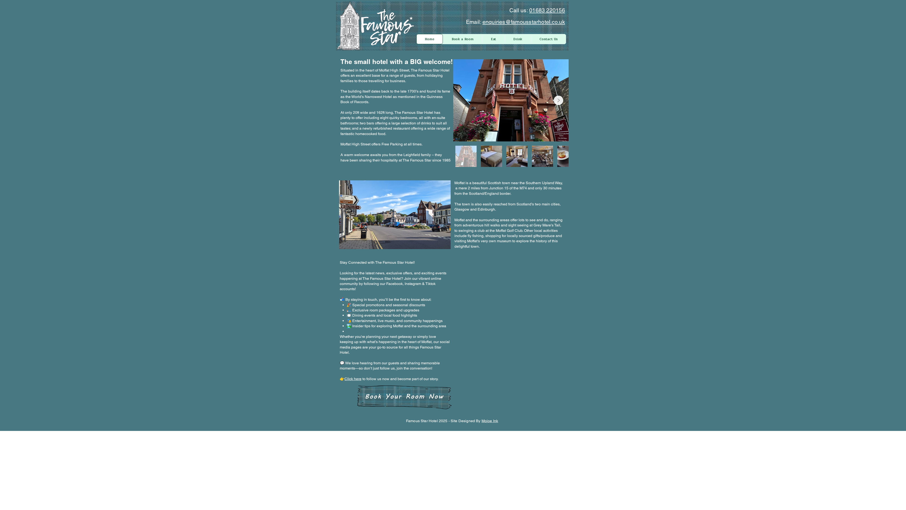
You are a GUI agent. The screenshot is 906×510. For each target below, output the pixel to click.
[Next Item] (558, 100)
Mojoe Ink (490, 421)
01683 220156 (547, 10)
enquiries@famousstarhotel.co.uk (523, 22)
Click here (352, 379)
